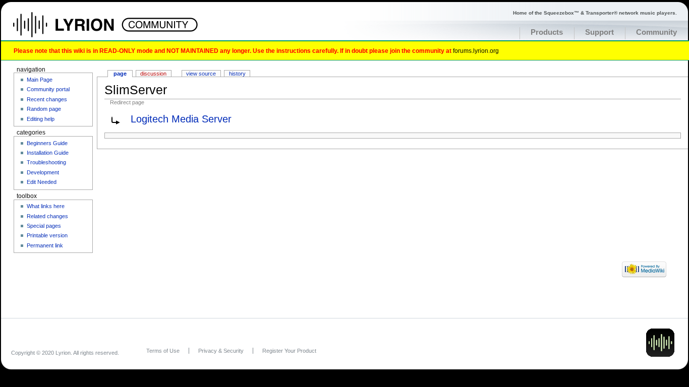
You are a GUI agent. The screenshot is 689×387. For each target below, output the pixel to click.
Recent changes (47, 99)
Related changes (47, 216)
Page (120, 74)
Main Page (39, 80)
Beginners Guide (47, 143)
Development (43, 172)
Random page (44, 109)
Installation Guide (48, 153)
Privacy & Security (221, 351)
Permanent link (45, 245)
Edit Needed (41, 182)
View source (201, 74)
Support (599, 32)
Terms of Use (163, 351)
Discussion (153, 74)
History (237, 74)
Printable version (47, 235)
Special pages (44, 226)
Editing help (40, 119)
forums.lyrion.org (476, 50)
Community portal (48, 89)
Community (656, 32)
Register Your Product (289, 351)
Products (547, 32)
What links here (46, 206)
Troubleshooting (46, 162)
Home (74, 29)
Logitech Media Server (181, 118)
